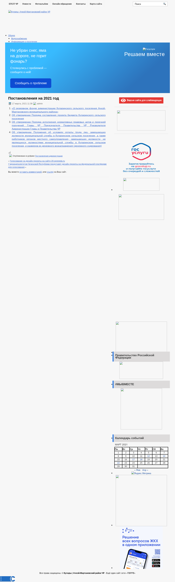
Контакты (81, 4)
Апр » (145, 470)
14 (164, 456)
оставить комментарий (30, 171)
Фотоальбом (41, 4)
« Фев (137, 470)
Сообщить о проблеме (31, 83)
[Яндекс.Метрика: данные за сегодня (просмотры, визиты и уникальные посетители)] (141, 473)
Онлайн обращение (62, 4)
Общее (11, 35)
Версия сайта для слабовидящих (144, 100)
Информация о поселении (24, 41)
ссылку (50, 171)
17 (133, 459)
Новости (26, 4)
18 (141, 459)
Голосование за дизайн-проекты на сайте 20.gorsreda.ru (37, 160)
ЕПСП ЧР (13, 4)
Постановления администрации (49, 156)
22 (118, 463)
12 (148, 456)
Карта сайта (96, 4)
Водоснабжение (19, 38)
